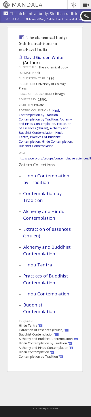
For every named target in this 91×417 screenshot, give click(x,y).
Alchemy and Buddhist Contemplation (43, 130)
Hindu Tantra (37, 265)
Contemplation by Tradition (38, 119)
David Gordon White (43, 57)
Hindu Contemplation (57, 141)
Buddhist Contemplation (36, 146)
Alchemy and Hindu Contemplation (45, 121)
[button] (85, 4)
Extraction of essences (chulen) (45, 126)
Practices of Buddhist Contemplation (40, 139)
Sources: (12, 19)
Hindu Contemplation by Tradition (40, 112)
